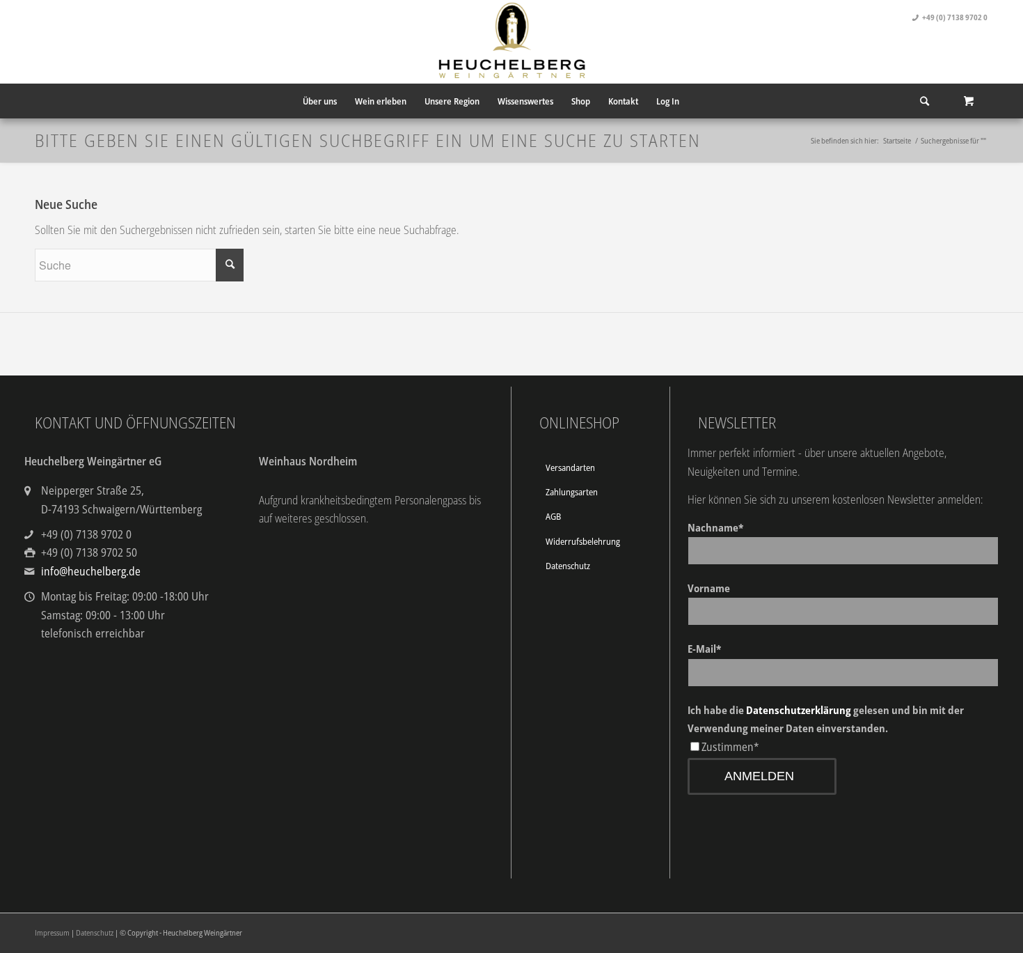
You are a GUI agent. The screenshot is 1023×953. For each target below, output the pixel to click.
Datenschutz (568, 565)
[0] (969, 101)
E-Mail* (704, 649)
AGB (553, 516)
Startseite (897, 140)
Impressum (52, 932)
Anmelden (759, 776)
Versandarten (570, 467)
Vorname (709, 588)
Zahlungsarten (572, 492)
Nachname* (715, 527)
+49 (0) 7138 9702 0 (955, 17)
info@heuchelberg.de (91, 571)
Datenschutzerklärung (798, 710)
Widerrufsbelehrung (583, 541)
